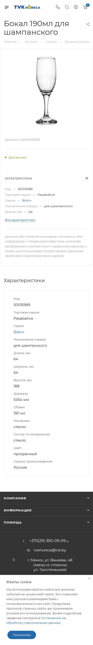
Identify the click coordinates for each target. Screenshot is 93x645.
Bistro (26, 200)
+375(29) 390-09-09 (47, 541)
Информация (18, 510)
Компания (15, 498)
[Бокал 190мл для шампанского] (46, 90)
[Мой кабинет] (76, 7)
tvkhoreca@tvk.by (50, 550)
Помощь (13, 522)
